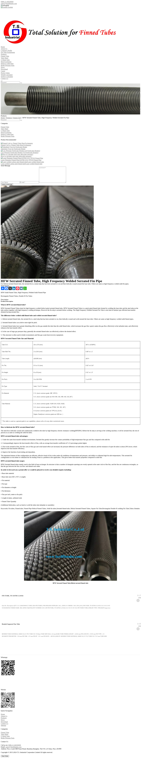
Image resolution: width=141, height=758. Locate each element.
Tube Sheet (4, 58)
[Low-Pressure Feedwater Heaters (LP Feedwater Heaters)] (20, 151)
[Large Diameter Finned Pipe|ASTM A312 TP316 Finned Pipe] (22, 158)
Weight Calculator (7, 75)
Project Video (5, 73)
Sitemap (3, 725)
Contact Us (4, 78)
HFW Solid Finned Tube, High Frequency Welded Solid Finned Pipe (23, 292)
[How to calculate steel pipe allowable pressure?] (17, 154)
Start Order (5, 756)
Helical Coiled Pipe (7, 63)
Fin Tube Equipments (8, 52)
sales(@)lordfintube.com (9, 3)
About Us (4, 49)
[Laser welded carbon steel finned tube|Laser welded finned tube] (22, 162)
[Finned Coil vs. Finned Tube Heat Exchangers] (17, 143)
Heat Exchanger (6, 62)
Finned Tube (5, 56)
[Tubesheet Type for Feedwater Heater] (14, 147)
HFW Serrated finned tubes (10, 464)
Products (4, 54)
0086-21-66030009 (7, 2)
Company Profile (6, 50)
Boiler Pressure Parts (7, 65)
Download (4, 69)
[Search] (21, 120)
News (3, 67)
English (10, 7)
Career (3, 71)
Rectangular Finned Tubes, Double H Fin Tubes (16, 296)
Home (3, 47)
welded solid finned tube (24, 315)
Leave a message (7, 184)
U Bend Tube (5, 60)
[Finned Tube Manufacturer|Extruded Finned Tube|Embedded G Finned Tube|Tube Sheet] (58, 45)
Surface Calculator (7, 77)
